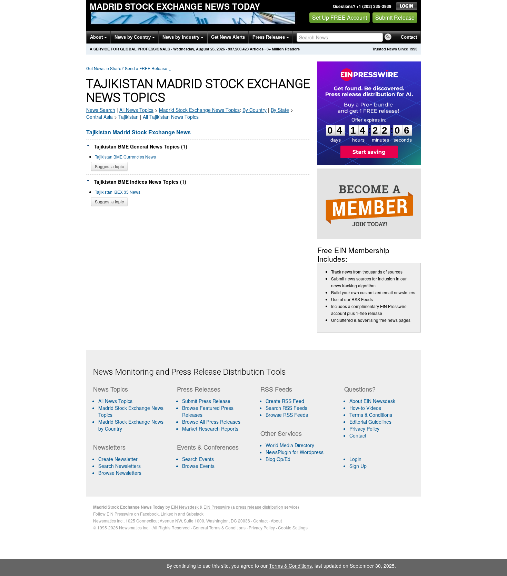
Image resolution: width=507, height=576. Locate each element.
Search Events (198, 458)
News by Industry (181, 37)
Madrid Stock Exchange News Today (175, 6)
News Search (100, 109)
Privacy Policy (364, 428)
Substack (194, 514)
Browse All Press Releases (211, 421)
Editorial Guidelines (370, 421)
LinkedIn (169, 514)
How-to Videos (365, 407)
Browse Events (198, 465)
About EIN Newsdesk (372, 400)
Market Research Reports (210, 428)
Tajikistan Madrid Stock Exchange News (138, 132)
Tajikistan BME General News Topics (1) (140, 146)
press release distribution (259, 507)
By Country (254, 109)
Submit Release (395, 17)
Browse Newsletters (119, 472)
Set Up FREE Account (339, 17)
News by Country (133, 37)
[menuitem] (132, 411)
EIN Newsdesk (185, 507)
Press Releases (269, 37)
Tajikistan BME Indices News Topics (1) (140, 181)
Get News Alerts (228, 37)
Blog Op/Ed (278, 458)
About (97, 37)
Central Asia (99, 116)
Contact (409, 37)
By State (280, 109)
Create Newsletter (118, 458)
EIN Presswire (216, 507)
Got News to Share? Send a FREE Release (128, 68)
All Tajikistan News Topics (171, 116)
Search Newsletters (119, 465)
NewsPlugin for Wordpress (295, 452)
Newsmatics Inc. (108, 521)
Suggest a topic (109, 166)
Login (355, 458)
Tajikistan (128, 116)
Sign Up (358, 465)
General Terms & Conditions (219, 527)
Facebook (149, 514)
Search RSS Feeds (286, 407)
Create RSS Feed (285, 400)
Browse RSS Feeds (287, 414)
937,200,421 (238, 48)
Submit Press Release (206, 400)
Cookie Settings (293, 527)
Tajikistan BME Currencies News (125, 157)
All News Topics (136, 109)
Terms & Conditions (370, 414)
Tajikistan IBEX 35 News (117, 192)
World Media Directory (290, 445)
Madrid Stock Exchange (199, 109)
